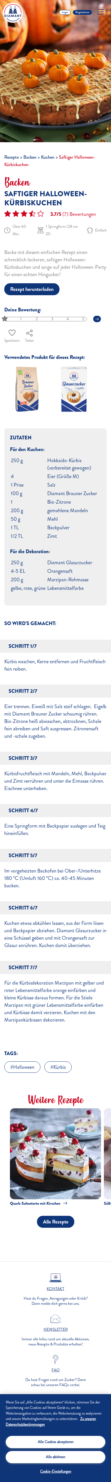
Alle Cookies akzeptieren (55, 1441)
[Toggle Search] (54, 12)
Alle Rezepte (55, 1221)
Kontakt (55, 1288)
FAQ (56, 1370)
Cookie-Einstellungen (55, 1471)
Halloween (23, 1067)
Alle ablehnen (55, 1457)
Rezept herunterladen (32, 289)
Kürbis (59, 1067)
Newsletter (56, 1329)
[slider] (5, 319)
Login (65, 12)
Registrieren (82, 12)
